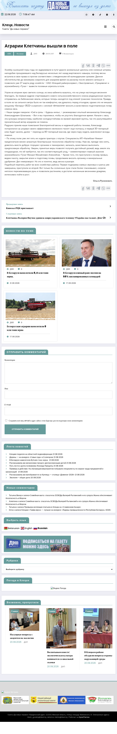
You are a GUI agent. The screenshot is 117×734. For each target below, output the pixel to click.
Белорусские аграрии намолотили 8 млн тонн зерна (26, 328)
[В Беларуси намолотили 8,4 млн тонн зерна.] (30, 252)
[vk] (107, 14)
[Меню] (105, 26)
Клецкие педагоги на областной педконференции (30, 454)
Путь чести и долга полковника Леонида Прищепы (31, 466)
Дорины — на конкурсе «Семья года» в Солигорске (31, 457)
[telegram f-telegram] (93, 14)
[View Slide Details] (15, 700)
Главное (27, 611)
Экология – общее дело (19, 477)
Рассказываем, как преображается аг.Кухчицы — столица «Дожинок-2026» (41, 474)
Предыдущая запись (14, 204)
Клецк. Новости (15, 25)
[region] (58, 700)
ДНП (35, 54)
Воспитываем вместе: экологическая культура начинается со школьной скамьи (36, 657)
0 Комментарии (68, 54)
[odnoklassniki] (114, 14)
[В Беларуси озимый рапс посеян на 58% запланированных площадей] (86, 252)
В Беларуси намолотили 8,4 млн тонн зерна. (27, 274)
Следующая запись (14, 214)
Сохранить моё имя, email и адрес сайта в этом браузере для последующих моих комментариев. (46, 420)
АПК (9, 54)
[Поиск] (114, 26)
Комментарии (10, 360)
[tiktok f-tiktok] (100, 14)
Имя (6, 388)
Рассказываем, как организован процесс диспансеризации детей (37, 463)
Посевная (20, 54)
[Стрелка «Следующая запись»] (110, 217)
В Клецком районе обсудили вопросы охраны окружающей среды (74, 656)
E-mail (8, 404)
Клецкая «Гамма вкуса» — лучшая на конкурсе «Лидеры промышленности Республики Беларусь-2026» (66, 510)
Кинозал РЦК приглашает (20, 208)
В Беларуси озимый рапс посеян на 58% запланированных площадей (82, 274)
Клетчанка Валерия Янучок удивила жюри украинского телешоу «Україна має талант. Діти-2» (56, 217)
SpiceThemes (84, 717)
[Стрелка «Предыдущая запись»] (110, 206)
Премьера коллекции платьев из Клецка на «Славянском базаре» (52, 507)
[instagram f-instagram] (86, 14)
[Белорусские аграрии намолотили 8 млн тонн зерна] (30, 306)
